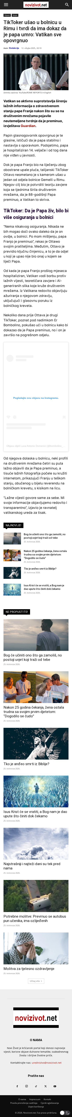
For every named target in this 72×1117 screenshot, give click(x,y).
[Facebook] (17, 1086)
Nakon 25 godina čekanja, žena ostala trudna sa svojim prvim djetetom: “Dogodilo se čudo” (45, 554)
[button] (6, 4)
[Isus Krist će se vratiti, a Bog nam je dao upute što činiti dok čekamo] (12, 590)
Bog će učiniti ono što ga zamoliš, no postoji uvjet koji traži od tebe (32, 657)
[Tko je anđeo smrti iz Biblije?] (12, 573)
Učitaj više (35, 981)
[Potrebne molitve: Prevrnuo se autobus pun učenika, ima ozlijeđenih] (36, 896)
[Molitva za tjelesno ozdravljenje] (36, 948)
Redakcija (14, 48)
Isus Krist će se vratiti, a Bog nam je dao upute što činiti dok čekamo (35, 814)
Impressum (34, 1099)
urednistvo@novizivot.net (47, 1062)
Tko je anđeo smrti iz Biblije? (40, 568)
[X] (45, 1086)
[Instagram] (26, 1086)
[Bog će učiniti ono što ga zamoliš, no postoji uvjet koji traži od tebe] (12, 539)
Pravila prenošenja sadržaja (23, 1102)
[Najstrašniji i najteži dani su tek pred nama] (36, 844)
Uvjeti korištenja (36, 1106)
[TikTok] (36, 1086)
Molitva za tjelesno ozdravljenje (28, 969)
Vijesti (7, 15)
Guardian (28, 126)
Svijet (15, 15)
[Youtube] (54, 1086)
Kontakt (47, 1099)
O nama (22, 1099)
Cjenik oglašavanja (50, 1102)
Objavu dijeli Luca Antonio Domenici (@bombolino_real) (37, 445)
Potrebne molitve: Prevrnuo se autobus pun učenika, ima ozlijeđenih (34, 918)
